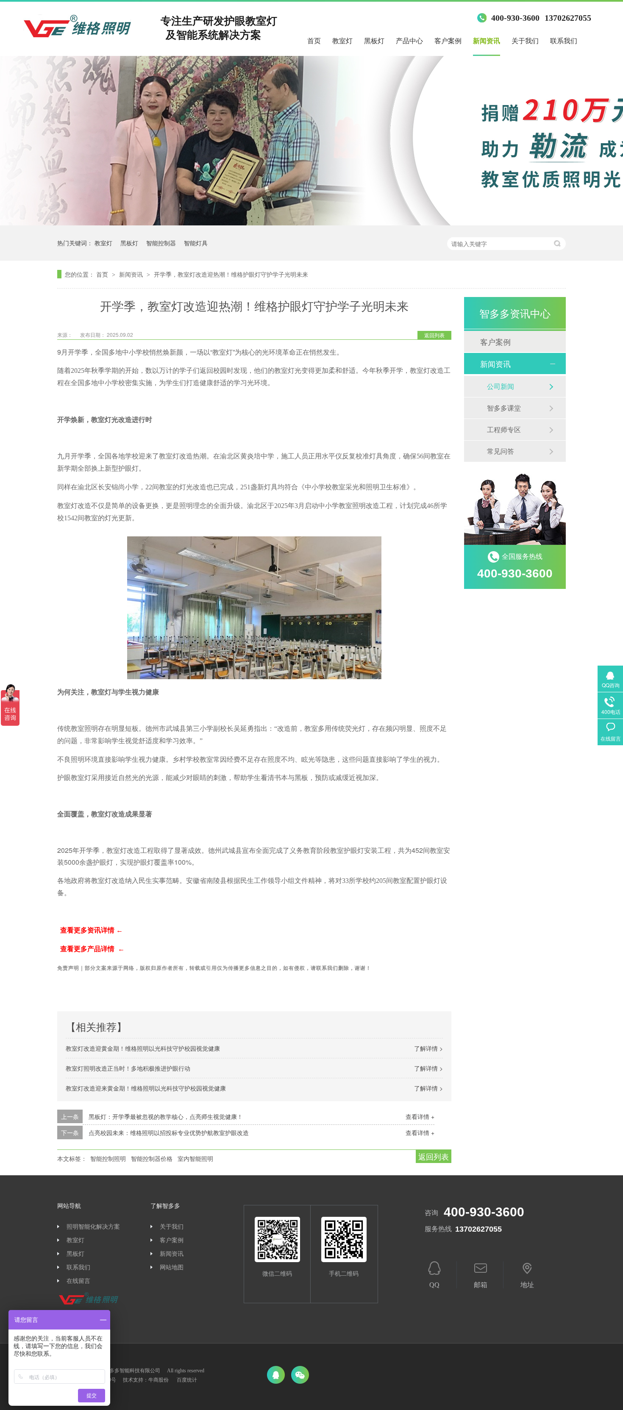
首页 (314, 40)
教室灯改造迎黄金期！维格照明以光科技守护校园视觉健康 (143, 1048)
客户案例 (448, 40)
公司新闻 (500, 386)
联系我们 (563, 40)
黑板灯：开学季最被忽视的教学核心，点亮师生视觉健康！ (166, 1116)
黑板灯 (374, 40)
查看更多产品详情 (88, 948)
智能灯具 (196, 243)
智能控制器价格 (151, 1158)
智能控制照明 (108, 1158)
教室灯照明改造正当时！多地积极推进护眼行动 (128, 1068)
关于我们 (525, 40)
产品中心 (409, 40)
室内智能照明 (195, 1158)
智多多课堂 (504, 408)
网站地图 (172, 1267)
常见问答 (500, 451)
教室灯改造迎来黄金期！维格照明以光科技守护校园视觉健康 (146, 1088)
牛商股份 (158, 1380)
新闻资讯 (486, 40)
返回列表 (434, 335)
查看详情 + (420, 1116)
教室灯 (342, 40)
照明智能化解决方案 (93, 1227)
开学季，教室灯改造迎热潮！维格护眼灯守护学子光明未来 (231, 274)
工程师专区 (504, 429)
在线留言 (78, 1281)
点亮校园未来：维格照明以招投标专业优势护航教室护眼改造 (169, 1132)
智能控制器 (161, 243)
